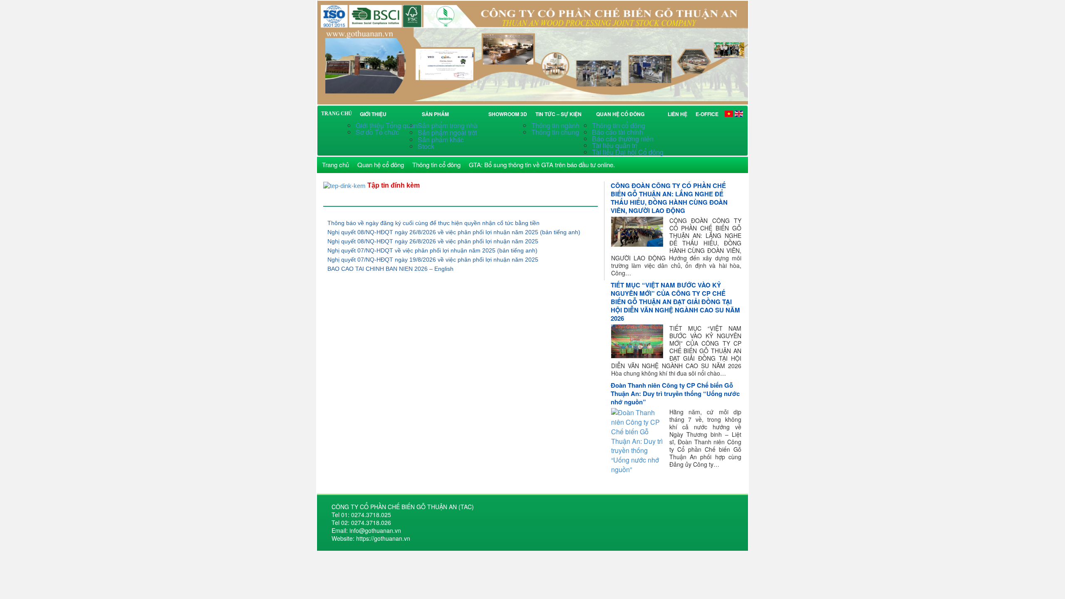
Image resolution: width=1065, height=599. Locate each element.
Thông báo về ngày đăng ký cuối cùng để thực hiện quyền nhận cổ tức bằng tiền (433, 223)
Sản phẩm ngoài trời (448, 132)
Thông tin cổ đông (618, 125)
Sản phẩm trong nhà (448, 125)
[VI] (729, 113)
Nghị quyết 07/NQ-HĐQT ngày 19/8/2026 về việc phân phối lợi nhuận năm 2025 (432, 259)
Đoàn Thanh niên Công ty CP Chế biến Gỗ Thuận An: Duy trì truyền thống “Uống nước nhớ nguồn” (675, 393)
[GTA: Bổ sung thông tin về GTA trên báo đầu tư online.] (532, 51)
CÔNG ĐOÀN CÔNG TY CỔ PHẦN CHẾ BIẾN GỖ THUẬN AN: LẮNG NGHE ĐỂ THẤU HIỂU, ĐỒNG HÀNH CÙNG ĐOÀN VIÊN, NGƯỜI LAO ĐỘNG (669, 198)
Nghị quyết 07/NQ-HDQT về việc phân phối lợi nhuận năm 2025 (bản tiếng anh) (432, 250)
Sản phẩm (436, 114)
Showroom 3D (507, 114)
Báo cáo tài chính (617, 132)
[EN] (739, 113)
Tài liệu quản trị (614, 145)
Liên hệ (677, 114)
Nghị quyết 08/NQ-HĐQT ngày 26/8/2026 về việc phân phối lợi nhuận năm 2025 (432, 241)
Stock (426, 146)
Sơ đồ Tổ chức (377, 132)
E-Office (707, 114)
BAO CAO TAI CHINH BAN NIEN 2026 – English (390, 268)
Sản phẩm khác (441, 139)
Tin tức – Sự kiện (559, 114)
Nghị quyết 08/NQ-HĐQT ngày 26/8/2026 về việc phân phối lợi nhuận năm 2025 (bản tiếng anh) (453, 232)
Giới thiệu (373, 114)
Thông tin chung (555, 132)
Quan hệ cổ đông (621, 114)
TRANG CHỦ (336, 113)
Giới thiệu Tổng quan (387, 125)
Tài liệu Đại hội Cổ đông (628, 152)
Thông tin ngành (555, 125)
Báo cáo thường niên (623, 139)
